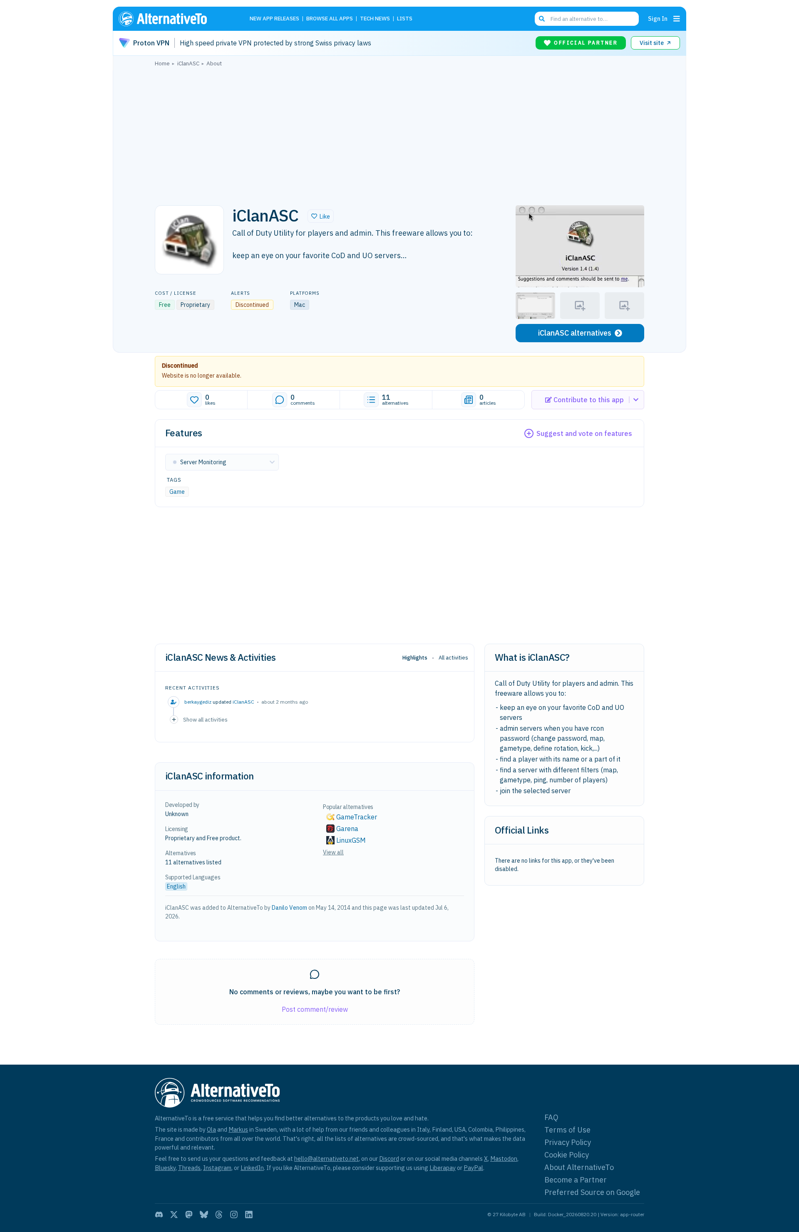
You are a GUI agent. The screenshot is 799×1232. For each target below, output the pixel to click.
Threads (189, 1168)
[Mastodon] (189, 1214)
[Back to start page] (175, 18)
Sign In (657, 18)
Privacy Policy (567, 1142)
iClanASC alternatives (574, 333)
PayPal (473, 1168)
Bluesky (165, 1168)
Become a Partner (575, 1180)
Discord (389, 1158)
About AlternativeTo (579, 1167)
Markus (238, 1129)
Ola (211, 1129)
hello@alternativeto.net (326, 1158)
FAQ (551, 1117)
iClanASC (243, 702)
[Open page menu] (676, 18)
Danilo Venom (289, 907)
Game (177, 491)
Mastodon (503, 1158)
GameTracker (356, 817)
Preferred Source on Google (592, 1192)
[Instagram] (234, 1214)
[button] (321, 216)
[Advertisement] (399, 133)
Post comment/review (315, 1009)
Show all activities (205, 719)
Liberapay (442, 1168)
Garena (347, 828)
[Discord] (159, 1214)
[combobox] (587, 19)
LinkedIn (252, 1168)
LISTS (404, 19)
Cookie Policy (566, 1155)
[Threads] (219, 1214)
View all (333, 852)
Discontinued (180, 365)
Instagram (217, 1168)
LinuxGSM (351, 840)
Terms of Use (567, 1130)
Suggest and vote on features (584, 433)
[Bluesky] (204, 1214)
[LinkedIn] (249, 1214)
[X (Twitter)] (174, 1214)
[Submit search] (542, 19)
